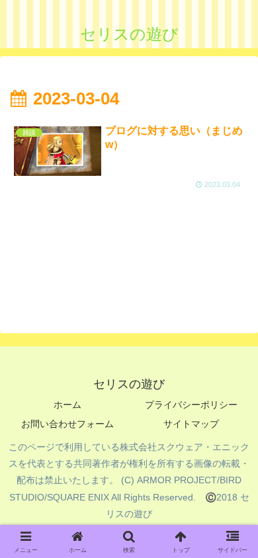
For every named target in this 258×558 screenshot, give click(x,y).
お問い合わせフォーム (67, 423)
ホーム (67, 404)
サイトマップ (191, 423)
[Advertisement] (129, 259)
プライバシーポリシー (191, 404)
